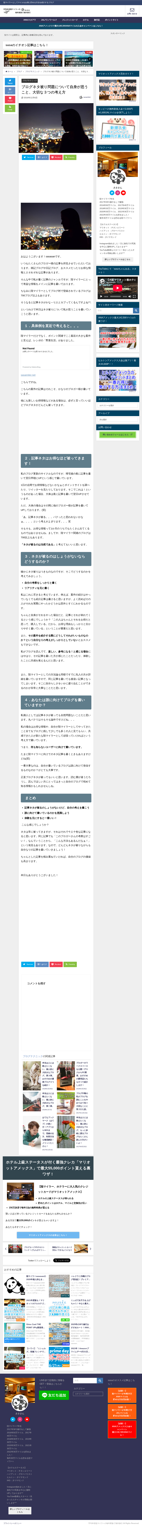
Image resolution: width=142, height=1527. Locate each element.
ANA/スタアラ (29, 20)
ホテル (86, 20)
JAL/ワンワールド (49, 20)
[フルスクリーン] (134, 296)
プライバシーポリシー (12, 1523)
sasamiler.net (28, 375)
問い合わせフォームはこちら (116, 435)
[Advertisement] (56, 183)
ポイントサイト (112, 20)
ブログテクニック (29, 80)
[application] (118, 288)
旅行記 (97, 20)
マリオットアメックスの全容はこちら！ (48, 1235)
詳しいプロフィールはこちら (118, 259)
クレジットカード (70, 20)
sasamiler (87, 97)
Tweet (10, 83)
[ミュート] (129, 296)
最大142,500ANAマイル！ (122, 1429)
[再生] (101, 296)
